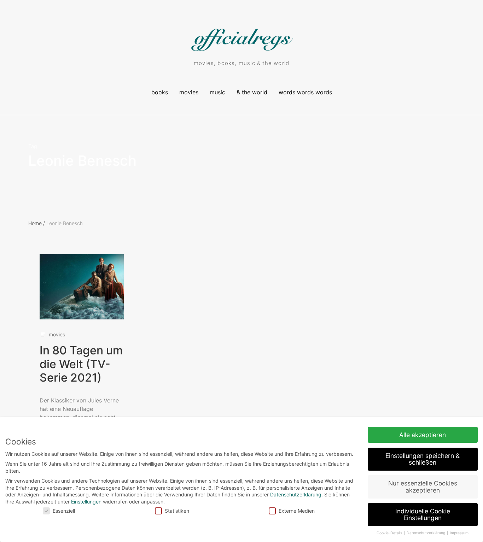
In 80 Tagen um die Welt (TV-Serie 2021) (81, 363)
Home (36, 223)
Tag (32, 146)
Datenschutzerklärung (295, 494)
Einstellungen (86, 502)
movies (188, 92)
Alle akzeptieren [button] (422, 434)
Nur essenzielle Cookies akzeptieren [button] (422, 486)
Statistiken (177, 511)
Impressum (459, 533)
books (159, 92)
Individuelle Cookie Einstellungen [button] (422, 514)
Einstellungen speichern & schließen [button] (422, 459)
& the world (252, 92)
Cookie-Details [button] (390, 533)
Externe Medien (297, 511)
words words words (305, 92)
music (217, 92)
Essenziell (64, 511)
